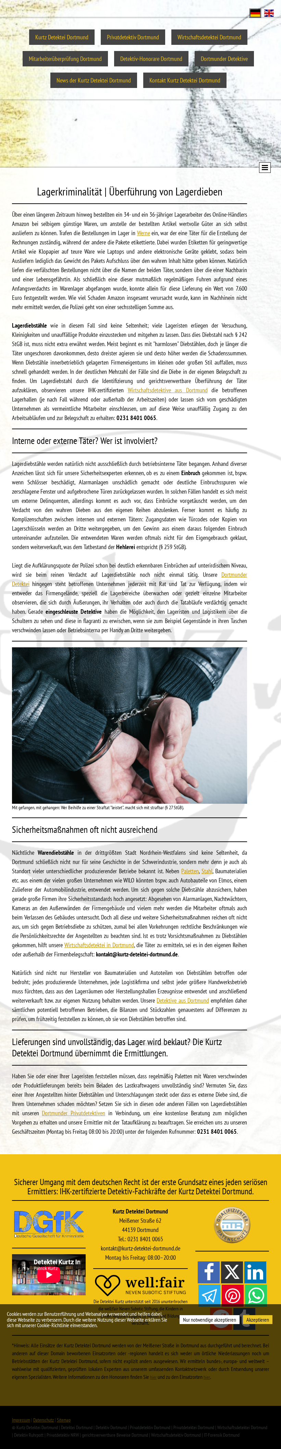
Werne (143, 233)
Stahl (206, 871)
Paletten (190, 871)
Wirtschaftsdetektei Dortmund (209, 37)
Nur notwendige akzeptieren (209, 1319)
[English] (269, 12)
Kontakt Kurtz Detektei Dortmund (184, 80)
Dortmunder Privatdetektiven (73, 1113)
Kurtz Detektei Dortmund (61, 37)
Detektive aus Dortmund (183, 1000)
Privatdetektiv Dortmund (133, 37)
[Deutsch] (255, 12)
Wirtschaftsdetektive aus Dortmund (168, 390)
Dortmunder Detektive (224, 59)
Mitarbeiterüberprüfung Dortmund (65, 59)
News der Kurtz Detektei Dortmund (94, 80)
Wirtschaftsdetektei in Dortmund (99, 945)
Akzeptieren (257, 1319)
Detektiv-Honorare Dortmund (151, 59)
